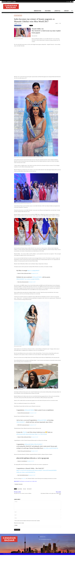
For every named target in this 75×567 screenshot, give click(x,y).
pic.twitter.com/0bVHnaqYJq (51, 448)
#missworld (31, 470)
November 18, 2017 (34, 273)
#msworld (45, 470)
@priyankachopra (30, 434)
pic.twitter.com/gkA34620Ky (32, 279)
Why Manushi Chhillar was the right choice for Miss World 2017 (51, 494)
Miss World (24, 478)
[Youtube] (72, 1)
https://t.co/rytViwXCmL (22, 470)
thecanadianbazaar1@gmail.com (46, 539)
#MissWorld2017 (20, 279)
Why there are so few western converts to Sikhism (22, 493)
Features (48, 10)
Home (3, 13)
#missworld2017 (39, 470)
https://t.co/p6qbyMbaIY (33, 270)
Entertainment (7, 13)
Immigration (37, 10)
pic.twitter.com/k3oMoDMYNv (27, 472)
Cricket (66, 10)
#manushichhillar (52, 470)
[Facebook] (67, 1)
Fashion (20, 15)
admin (16, 23)
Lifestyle (57, 10)
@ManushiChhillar (37, 277)
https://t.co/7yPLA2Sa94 (41, 434)
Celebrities (11, 13)
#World (24, 432)
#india (17, 472)
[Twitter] (71, 1)
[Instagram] (69, 1)
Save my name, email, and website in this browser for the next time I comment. (27, 520)
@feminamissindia (21, 434)
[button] (72, 10)
